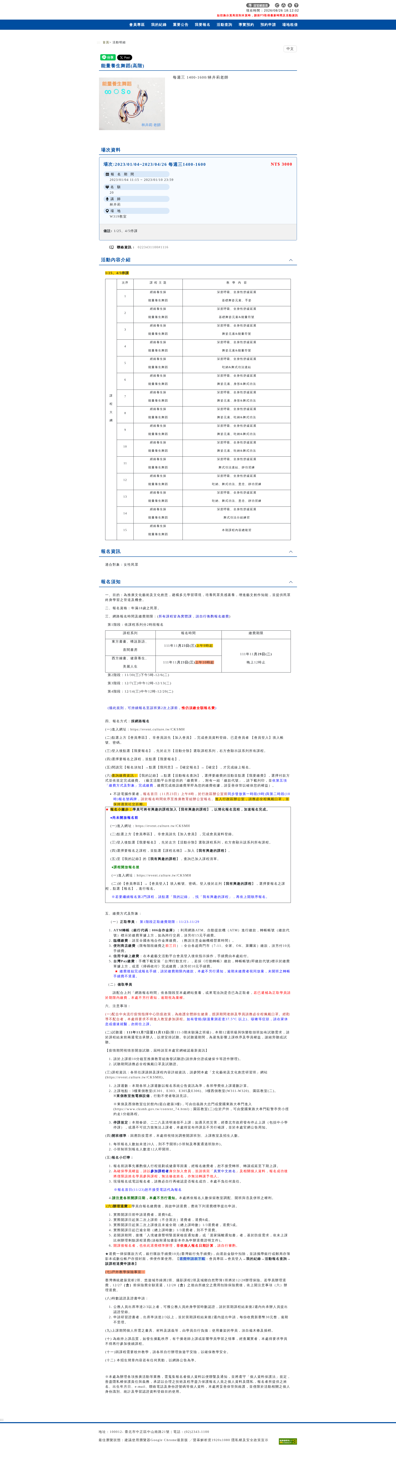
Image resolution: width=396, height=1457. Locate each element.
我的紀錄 (159, 25)
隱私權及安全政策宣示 (250, 1440)
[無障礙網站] (289, 1444)
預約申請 (268, 25)
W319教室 (118, 216)
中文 (290, 49)
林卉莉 (115, 204)
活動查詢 (224, 25)
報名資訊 (111, 551)
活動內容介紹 (116, 259)
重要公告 (181, 25)
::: (99, 42)
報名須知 (111, 581)
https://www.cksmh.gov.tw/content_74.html (151, 1109)
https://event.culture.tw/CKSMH (157, 729)
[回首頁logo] (126, 6)
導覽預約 (246, 25)
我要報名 (203, 25)
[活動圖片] (132, 104)
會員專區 (137, 25)
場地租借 (290, 25)
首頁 (106, 42)
